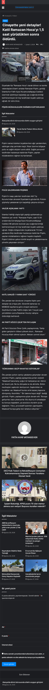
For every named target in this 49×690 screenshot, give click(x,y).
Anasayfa (7, 16)
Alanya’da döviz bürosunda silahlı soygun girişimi (22, 121)
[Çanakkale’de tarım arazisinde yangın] (36, 566)
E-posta (5, 636)
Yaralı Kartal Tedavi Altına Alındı (29, 129)
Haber (14, 16)
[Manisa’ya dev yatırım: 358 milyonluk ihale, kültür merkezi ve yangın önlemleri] (36, 528)
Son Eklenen (24, 674)
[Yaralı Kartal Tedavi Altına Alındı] (8, 131)
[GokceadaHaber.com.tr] (24, 7)
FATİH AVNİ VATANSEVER (14, 44)
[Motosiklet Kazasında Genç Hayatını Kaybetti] (13, 566)
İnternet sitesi (7, 645)
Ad (3, 627)
